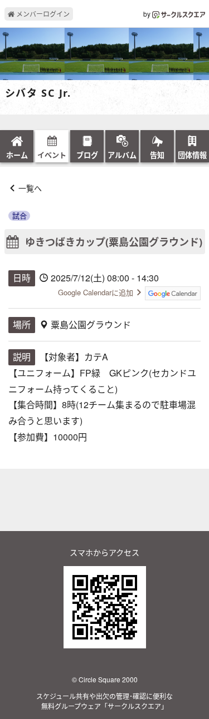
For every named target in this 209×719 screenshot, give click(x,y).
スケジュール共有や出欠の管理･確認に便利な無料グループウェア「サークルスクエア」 (104, 701)
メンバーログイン (42, 13)
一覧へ (30, 188)
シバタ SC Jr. (38, 93)
